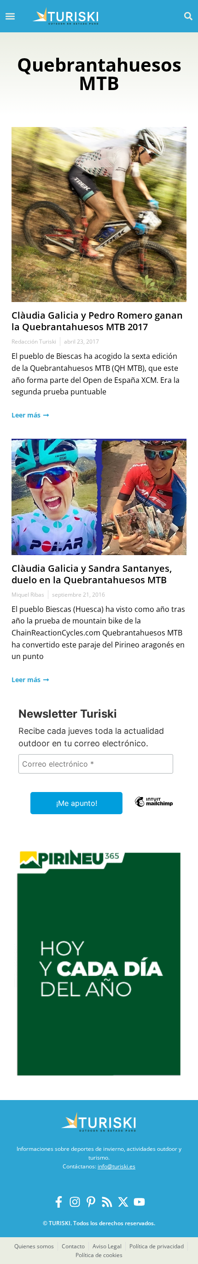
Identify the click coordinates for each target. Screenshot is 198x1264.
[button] (188, 16)
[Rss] (107, 1202)
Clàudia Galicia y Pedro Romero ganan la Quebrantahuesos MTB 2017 (97, 321)
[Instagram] (75, 1202)
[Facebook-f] (58, 1202)
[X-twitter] (123, 1202)
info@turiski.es (116, 1166)
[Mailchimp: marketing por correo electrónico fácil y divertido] (153, 808)
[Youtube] (139, 1202)
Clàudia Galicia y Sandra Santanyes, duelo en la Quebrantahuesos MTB (92, 574)
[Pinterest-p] (91, 1202)
